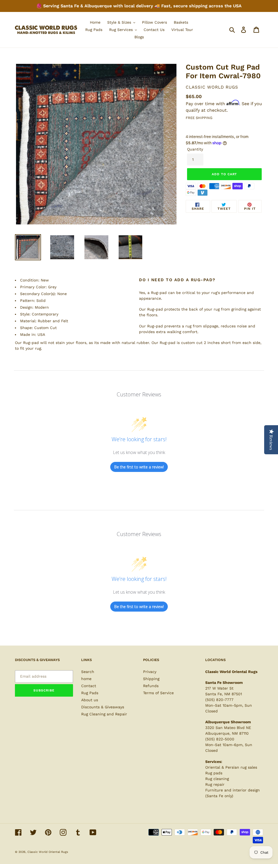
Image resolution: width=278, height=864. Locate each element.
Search (87, 671)
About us (89, 700)
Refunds (151, 686)
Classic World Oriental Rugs (47, 852)
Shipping (151, 679)
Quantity (195, 149)
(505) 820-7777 (219, 699)
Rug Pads (89, 693)
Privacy (149, 671)
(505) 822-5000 (219, 739)
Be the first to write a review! (139, 466)
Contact (88, 686)
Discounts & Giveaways (102, 707)
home (86, 679)
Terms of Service (158, 693)
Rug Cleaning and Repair (104, 714)
